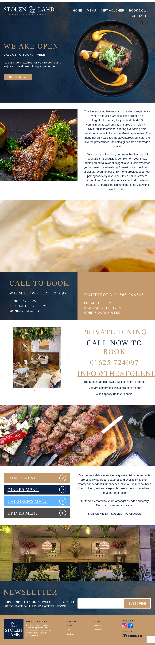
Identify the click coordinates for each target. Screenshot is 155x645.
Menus (70, 630)
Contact (139, 16)
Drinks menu (23, 513)
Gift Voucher (112, 10)
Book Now (138, 10)
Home (77, 10)
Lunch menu (22, 478)
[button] (91, 10)
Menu (91, 10)
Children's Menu (28, 501)
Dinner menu (23, 489)
